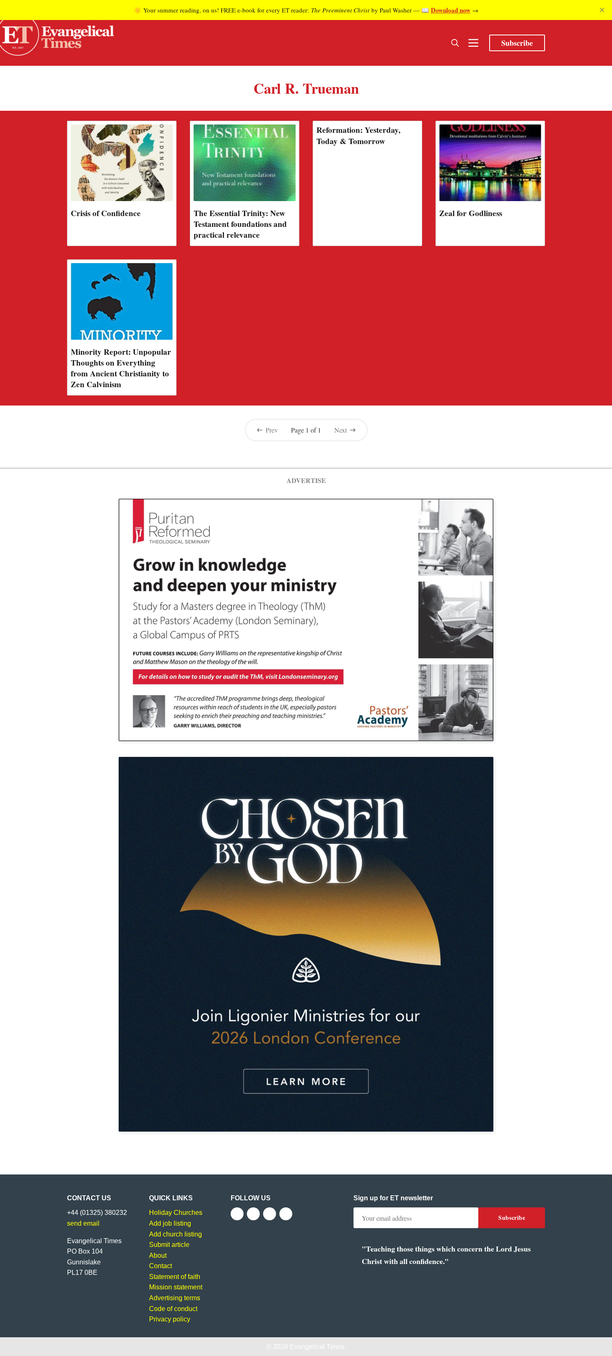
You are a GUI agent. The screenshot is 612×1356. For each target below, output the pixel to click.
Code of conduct (173, 1308)
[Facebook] (237, 1213)
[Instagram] (269, 1213)
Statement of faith (174, 1276)
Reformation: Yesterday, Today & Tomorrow (358, 135)
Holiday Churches (175, 1212)
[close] (602, 10)
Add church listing (175, 1234)
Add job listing (170, 1223)
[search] (455, 43)
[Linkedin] (285, 1213)
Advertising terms (174, 1297)
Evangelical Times (317, 1346)
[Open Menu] (473, 43)
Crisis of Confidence (106, 213)
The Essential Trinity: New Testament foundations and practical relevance (240, 224)
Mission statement (175, 1287)
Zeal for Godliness (470, 213)
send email (83, 1223)
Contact (160, 1265)
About (158, 1255)
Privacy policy (169, 1319)
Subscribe (517, 42)
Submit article (169, 1244)
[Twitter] (253, 1213)
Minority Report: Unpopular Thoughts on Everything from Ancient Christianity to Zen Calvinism (121, 368)
